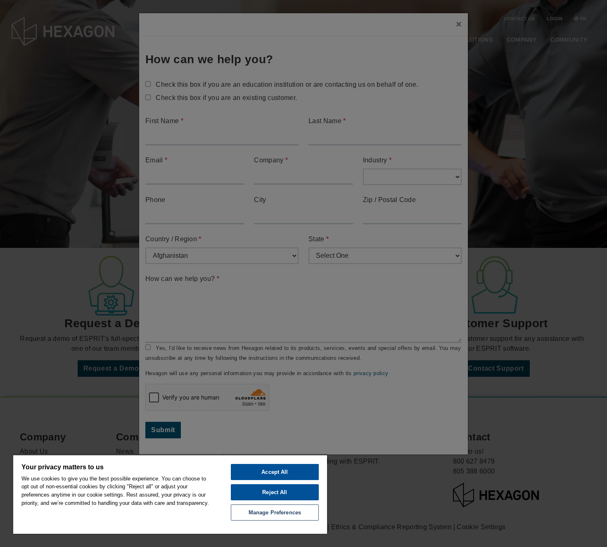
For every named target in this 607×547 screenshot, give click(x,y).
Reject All (274, 492)
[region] (170, 494)
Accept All (274, 472)
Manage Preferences (275, 512)
